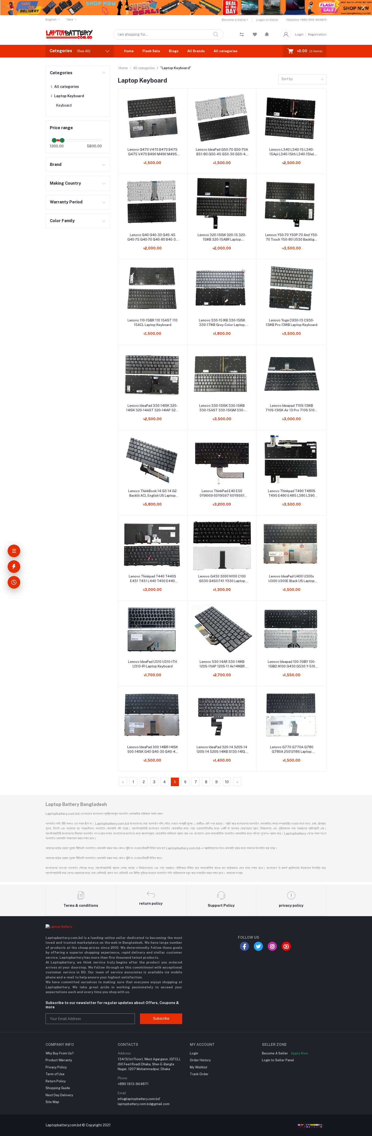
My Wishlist (198, 1067)
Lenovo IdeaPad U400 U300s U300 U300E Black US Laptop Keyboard (291, 578)
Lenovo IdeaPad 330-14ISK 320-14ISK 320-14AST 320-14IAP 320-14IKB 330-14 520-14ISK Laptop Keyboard (152, 408)
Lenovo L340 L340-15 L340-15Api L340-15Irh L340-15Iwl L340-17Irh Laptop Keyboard (291, 152)
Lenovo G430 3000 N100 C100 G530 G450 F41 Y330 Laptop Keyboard (222, 578)
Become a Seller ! (235, 20)
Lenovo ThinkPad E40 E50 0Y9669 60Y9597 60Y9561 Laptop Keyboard (222, 493)
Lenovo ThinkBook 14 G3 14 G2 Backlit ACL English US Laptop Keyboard (152, 493)
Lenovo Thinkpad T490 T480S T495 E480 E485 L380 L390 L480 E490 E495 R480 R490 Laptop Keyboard (291, 493)
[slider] (54, 140)
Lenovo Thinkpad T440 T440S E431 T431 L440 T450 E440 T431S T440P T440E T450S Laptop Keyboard (152, 578)
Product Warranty (59, 1060)
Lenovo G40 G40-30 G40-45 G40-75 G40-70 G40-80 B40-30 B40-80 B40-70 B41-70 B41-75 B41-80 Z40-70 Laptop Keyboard (152, 237)
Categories (61, 72)
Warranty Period (66, 202)
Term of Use (55, 1074)
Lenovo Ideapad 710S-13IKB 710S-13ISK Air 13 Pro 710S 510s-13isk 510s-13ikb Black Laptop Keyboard (291, 408)
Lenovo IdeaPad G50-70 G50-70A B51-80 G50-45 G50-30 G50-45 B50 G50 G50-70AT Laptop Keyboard (222, 152)
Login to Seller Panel (278, 1060)
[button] (267, 34)
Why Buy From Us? (60, 1053)
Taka (69, 19)
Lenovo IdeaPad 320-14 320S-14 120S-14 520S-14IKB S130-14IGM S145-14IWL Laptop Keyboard (222, 749)
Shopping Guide (58, 1088)
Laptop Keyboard (68, 96)
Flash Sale (151, 51)
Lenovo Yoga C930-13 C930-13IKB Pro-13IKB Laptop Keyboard (291, 322)
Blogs (173, 51)
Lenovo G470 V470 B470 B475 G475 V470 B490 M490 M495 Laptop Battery (152, 152)
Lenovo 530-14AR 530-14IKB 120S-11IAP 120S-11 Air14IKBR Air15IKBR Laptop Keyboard (222, 664)
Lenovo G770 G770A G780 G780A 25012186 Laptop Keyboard (291, 749)
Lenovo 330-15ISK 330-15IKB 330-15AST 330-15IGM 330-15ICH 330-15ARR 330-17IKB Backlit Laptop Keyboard (222, 408)
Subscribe (161, 1018)
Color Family (62, 220)
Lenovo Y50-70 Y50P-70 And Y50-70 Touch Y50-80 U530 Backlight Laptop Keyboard (291, 237)
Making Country (65, 183)
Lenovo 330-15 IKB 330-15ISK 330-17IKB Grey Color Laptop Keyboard (222, 322)
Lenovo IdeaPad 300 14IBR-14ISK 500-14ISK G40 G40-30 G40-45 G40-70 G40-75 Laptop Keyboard (153, 749)
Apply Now (299, 1053)
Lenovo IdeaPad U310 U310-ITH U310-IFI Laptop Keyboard (152, 664)
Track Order (199, 1074)
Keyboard (64, 105)
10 (227, 782)
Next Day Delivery (59, 1095)
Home (129, 51)
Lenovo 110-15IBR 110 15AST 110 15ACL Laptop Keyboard (152, 322)
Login (299, 34)
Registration (317, 34)
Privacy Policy (56, 1067)
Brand (55, 164)
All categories (225, 51)
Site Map (52, 1102)
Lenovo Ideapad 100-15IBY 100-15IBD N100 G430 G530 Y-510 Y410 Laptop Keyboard (292, 664)
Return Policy (56, 1081)
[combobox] (302, 79)
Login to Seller (267, 20)
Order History (200, 1060)
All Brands (196, 51)
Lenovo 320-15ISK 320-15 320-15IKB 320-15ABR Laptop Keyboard (222, 237)
